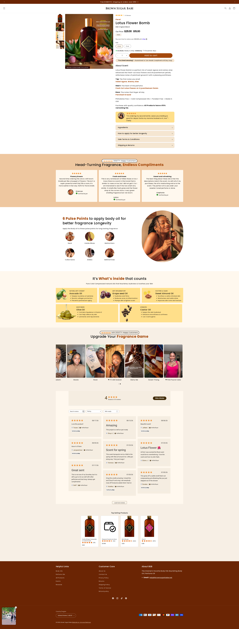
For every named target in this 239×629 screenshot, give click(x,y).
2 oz (127, 46)
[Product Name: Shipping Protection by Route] (109, 531)
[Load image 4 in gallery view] (60, 45)
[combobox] (94, 411)
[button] (4, 8)
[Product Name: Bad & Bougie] (129, 531)
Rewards (59, 585)
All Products (60, 578)
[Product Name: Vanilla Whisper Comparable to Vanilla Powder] (89, 531)
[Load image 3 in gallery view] (60, 36)
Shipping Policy (104, 585)
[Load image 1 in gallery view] (60, 18)
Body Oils (59, 571)
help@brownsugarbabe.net (160, 577)
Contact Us (103, 574)
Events (58, 581)
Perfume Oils (60, 574)
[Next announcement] (234, 2)
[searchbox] (75, 411)
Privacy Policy (104, 578)
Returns (101, 581)
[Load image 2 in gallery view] (60, 27)
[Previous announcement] (5, 2)
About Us (102, 571)
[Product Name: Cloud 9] (149, 531)
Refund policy (104, 591)
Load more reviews (119, 502)
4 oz (119, 46)
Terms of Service (105, 588)
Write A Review (159, 398)
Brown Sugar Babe (66, 622)
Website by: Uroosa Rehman (81, 622)
